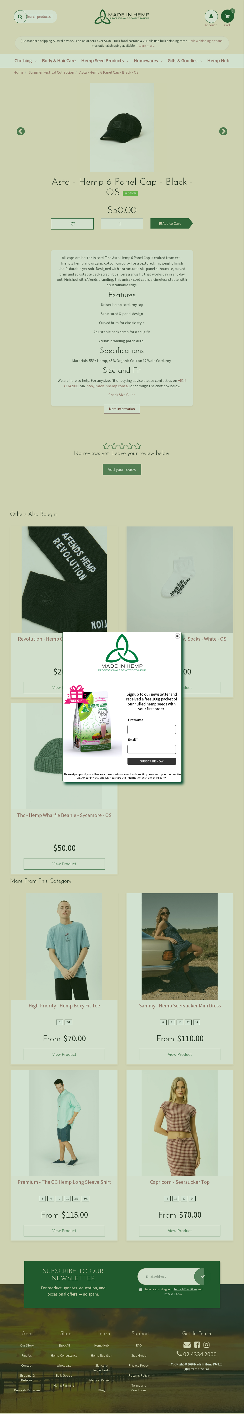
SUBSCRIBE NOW (151, 761)
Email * (133, 739)
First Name (135, 720)
